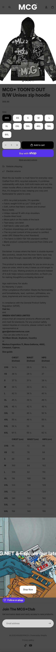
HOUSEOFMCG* (23, 635)
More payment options (28, 160)
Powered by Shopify (38, 635)
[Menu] (3, 7)
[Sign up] (49, 623)
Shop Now (28, 589)
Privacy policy (28, 640)
